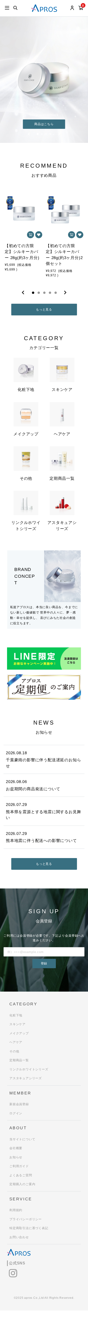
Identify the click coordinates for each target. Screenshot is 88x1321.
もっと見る (44, 309)
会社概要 (15, 1148)
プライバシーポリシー (25, 1219)
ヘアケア (15, 1042)
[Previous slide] (29, 134)
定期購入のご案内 (22, 1184)
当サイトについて (22, 1139)
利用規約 (15, 1210)
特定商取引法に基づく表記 (28, 1228)
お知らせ (15, 1157)
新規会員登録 (19, 1104)
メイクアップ (19, 1033)
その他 (14, 1051)
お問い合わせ (19, 1237)
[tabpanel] (23, 234)
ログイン (15, 1113)
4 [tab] (50, 293)
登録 (44, 963)
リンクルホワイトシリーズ (28, 1069)
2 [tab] (39, 293)
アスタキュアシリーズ (25, 1078)
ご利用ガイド (19, 1166)
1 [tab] (33, 293)
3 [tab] (44, 293)
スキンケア (17, 1024)
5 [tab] (55, 293)
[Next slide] (59, 134)
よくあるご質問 (20, 1175)
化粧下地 (15, 1015)
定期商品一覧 (19, 1060)
